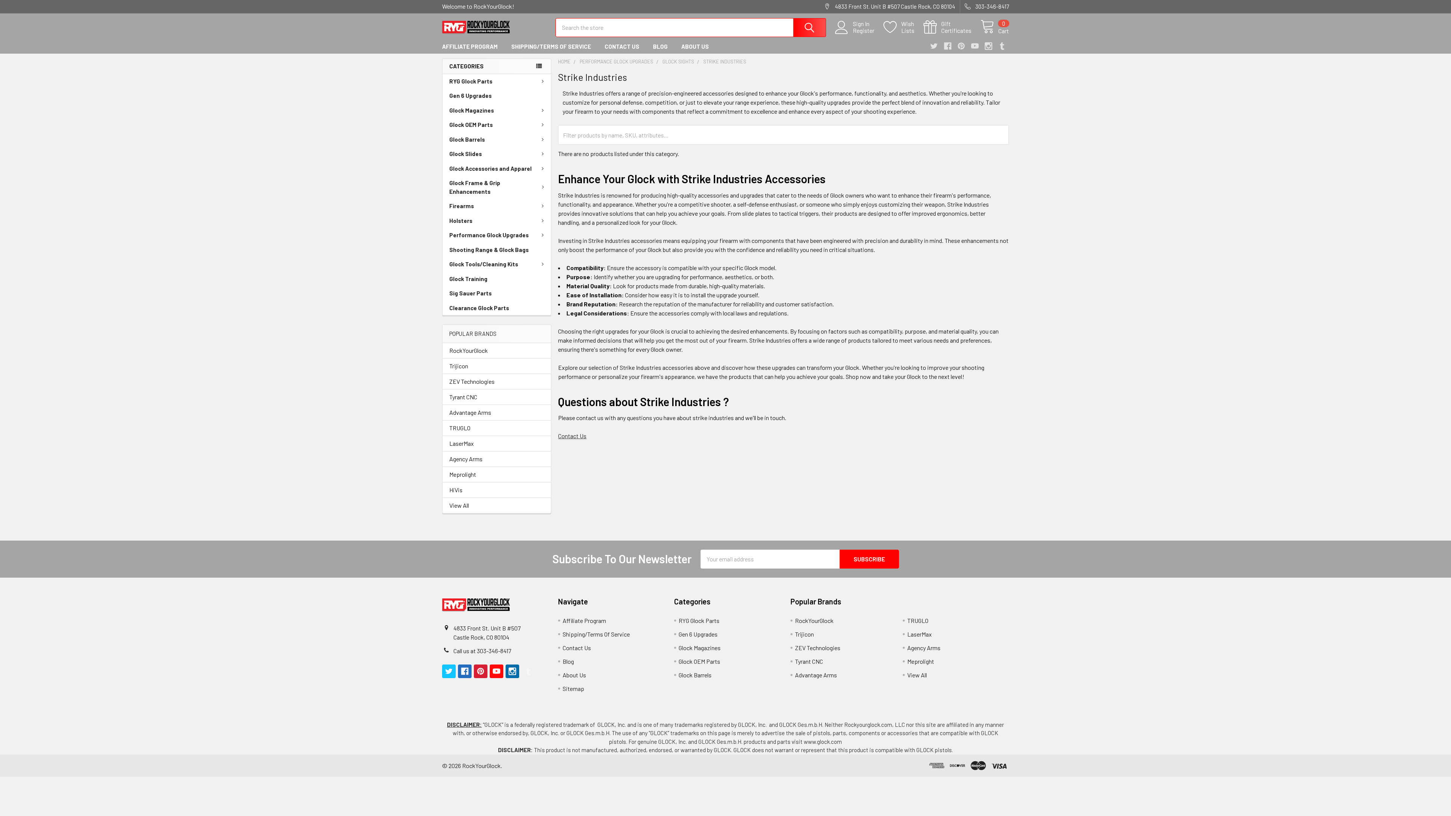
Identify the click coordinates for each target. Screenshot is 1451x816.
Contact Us (622, 46)
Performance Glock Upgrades (489, 235)
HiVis (456, 489)
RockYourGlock (468, 350)
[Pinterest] (961, 46)
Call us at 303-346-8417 (482, 650)
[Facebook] (947, 46)
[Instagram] (988, 46)
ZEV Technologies (472, 381)
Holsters (460, 220)
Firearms (461, 205)
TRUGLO (459, 427)
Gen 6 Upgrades (470, 95)
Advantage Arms (470, 412)
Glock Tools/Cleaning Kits (483, 264)
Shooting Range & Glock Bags (489, 249)
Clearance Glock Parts (479, 307)
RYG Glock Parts (470, 81)
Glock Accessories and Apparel (490, 168)
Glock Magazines (471, 110)
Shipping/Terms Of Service (551, 46)
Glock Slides (465, 153)
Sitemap (573, 688)
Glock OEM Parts (471, 124)
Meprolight (462, 474)
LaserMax (461, 443)
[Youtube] (975, 46)
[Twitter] (934, 46)
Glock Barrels (467, 139)
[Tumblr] (1002, 46)
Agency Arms (466, 458)
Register (863, 30)
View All (459, 505)
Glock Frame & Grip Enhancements (474, 187)
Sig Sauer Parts (470, 293)
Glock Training (468, 278)
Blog (660, 46)
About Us (695, 46)
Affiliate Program (470, 46)
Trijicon (458, 365)
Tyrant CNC (463, 396)
